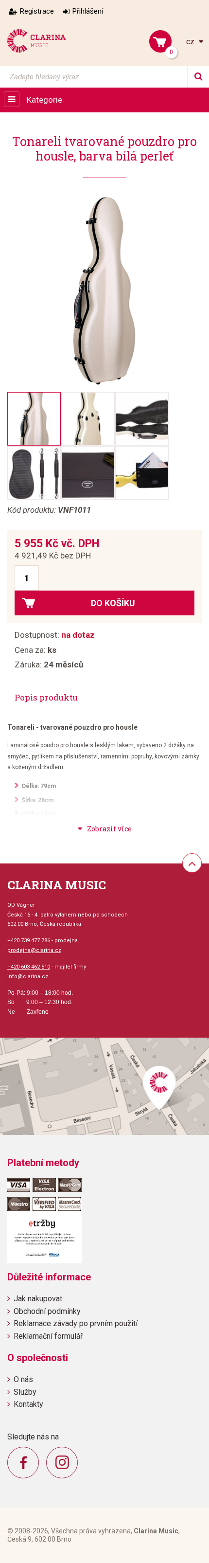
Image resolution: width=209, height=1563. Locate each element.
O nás (23, 1379)
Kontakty (28, 1404)
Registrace (37, 11)
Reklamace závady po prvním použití (76, 1323)
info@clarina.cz (27, 976)
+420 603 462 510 (28, 967)
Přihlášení (87, 11)
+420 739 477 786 (28, 940)
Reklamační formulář (48, 1336)
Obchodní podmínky (47, 1311)
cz (191, 41)
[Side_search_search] (198, 77)
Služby (25, 1392)
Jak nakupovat (38, 1298)
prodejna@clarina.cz (34, 950)
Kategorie (44, 100)
